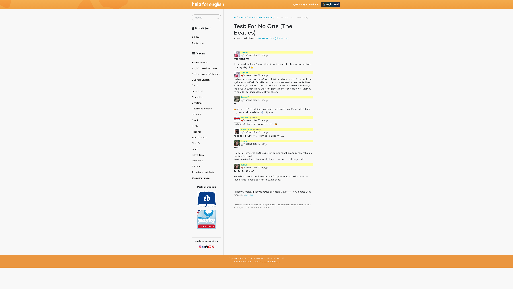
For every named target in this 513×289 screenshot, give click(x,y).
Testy (195, 149)
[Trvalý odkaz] (266, 55)
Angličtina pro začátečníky (206, 74)
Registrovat (198, 43)
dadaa (244, 141)
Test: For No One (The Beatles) (272, 38)
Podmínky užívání (242, 261)
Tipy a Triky (198, 155)
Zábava (196, 166)
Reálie (195, 126)
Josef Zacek (251, 129)
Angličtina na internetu (204, 68)
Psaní (195, 120)
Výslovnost (197, 160)
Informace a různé (202, 108)
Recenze (196, 132)
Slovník (196, 143)
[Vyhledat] (217, 17)
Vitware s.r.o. (258, 258)
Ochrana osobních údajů (267, 261)
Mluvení (196, 114)
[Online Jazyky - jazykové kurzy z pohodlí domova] (206, 219)
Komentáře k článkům (261, 17)
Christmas (197, 103)
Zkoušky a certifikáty (203, 172)
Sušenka (249, 118)
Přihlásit (196, 37)
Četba (195, 85)
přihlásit (249, 195)
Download (197, 91)
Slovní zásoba (199, 137)
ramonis (244, 52)
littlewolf (244, 97)
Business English (201, 80)
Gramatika (197, 97)
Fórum (242, 17)
